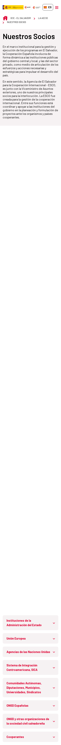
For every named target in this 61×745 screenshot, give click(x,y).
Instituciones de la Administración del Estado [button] (24, 623)
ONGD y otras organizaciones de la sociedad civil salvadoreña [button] (28, 721)
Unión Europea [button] (16, 638)
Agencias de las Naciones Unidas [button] (28, 652)
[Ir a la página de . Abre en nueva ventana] (27, 7)
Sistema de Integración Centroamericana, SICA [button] (22, 667)
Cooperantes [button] (15, 737)
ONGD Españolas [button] (17, 705)
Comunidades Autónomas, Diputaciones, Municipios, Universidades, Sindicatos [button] (24, 687)
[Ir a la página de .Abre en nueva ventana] (13, 7)
